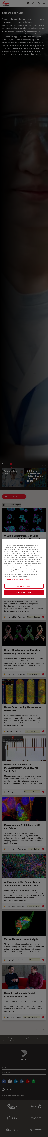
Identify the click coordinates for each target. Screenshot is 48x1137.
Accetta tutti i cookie (24, 592)
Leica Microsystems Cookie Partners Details (19, 579)
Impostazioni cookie (24, 586)
